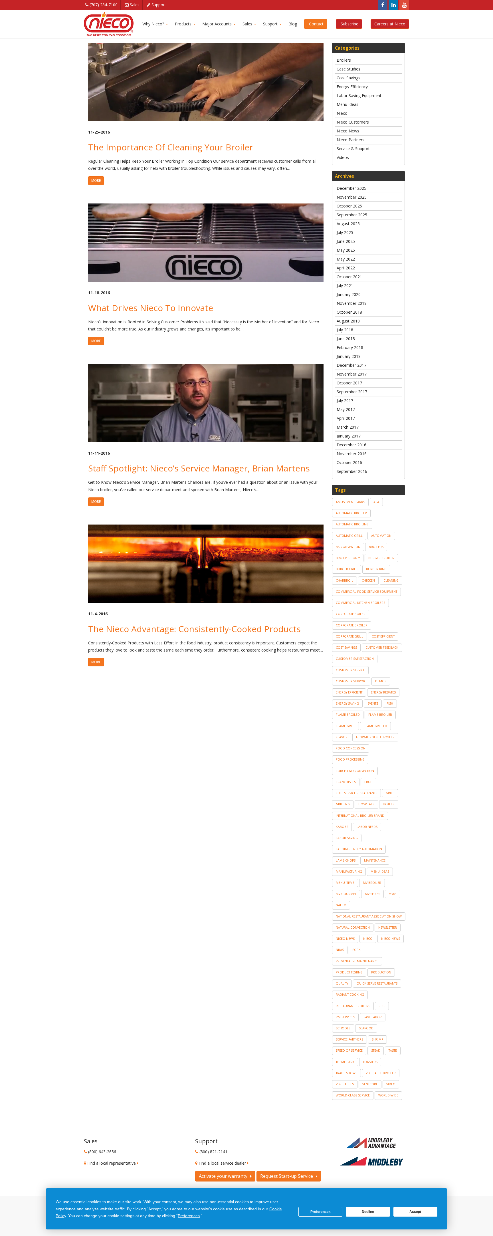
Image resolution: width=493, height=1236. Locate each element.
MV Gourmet (346, 894)
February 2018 (350, 347)
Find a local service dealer (223, 1163)
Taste (393, 1050)
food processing (350, 759)
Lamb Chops (345, 860)
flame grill (345, 726)
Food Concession (350, 748)
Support (158, 4)
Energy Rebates (383, 692)
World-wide (388, 1095)
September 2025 (352, 214)
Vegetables (345, 1084)
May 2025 (346, 250)
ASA (376, 502)
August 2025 (348, 223)
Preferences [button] (189, 1215)
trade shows (346, 1073)
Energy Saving (347, 703)
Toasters (370, 1062)
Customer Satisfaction (355, 659)
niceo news (345, 939)
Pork (356, 950)
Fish (390, 703)
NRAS (340, 950)
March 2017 (348, 427)
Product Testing (349, 972)
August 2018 (348, 321)
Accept (415, 1212)
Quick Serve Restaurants (377, 983)
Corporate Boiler (350, 614)
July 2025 (345, 232)
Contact (316, 24)
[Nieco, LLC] (109, 24)
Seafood (366, 1028)
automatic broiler (351, 513)
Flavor (341, 737)
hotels (388, 804)
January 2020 (349, 294)
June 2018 (346, 338)
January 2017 (349, 436)
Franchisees (346, 782)
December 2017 (351, 365)
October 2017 (349, 383)
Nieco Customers (353, 122)
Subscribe (349, 24)
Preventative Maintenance (357, 961)
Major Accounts (217, 24)
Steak (375, 1050)
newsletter (387, 927)
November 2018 (352, 303)
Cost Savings (348, 77)
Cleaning (391, 580)
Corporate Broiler (351, 625)
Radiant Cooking (350, 995)
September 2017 (352, 391)
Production (381, 972)
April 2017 (346, 418)
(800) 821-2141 (213, 1151)
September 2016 (352, 471)
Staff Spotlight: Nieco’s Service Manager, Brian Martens (199, 468)
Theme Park (345, 1062)
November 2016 (352, 453)
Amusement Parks (350, 502)
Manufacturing (349, 872)
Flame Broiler (380, 715)
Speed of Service (349, 1050)
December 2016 (351, 444)
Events (372, 703)
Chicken (368, 580)
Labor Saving (347, 838)
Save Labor (372, 1017)
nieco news (390, 939)
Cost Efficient (383, 636)
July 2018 (345, 329)
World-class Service (353, 1095)
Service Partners (349, 1039)
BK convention (348, 547)
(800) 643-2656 (102, 1151)
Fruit (368, 782)
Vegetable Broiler (381, 1073)
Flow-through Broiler (375, 737)
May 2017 (346, 409)
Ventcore (370, 1084)
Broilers (344, 60)
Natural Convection (353, 927)
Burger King (376, 569)
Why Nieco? (153, 24)
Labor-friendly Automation (359, 849)
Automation (381, 536)
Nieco (342, 113)
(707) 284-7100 (103, 4)
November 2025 (352, 197)
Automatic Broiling (352, 524)
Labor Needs (367, 827)
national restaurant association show (369, 916)
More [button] (96, 180)
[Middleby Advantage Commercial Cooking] (371, 1161)
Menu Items (345, 883)
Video (390, 1084)
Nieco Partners (350, 139)
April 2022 (346, 268)
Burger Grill (346, 569)
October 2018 (349, 312)
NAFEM (341, 905)
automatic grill (349, 536)
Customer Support (351, 681)
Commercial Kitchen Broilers (360, 603)
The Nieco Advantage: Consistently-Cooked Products (194, 629)
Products (183, 24)
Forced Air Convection (355, 771)
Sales (134, 4)
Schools (343, 1028)
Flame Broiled (348, 715)
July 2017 (345, 400)
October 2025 (349, 206)
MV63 (393, 894)
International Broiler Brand (360, 816)
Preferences (320, 1212)
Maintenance (374, 860)
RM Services (345, 1017)
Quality (342, 983)
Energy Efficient (349, 692)
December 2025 (351, 188)
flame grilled (375, 726)
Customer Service (350, 670)
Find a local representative (112, 1163)
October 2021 (349, 276)
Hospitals (366, 804)
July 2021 (345, 285)
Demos (380, 681)
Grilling (343, 804)
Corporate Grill (349, 636)
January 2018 (349, 356)
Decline (368, 1212)
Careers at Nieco (389, 24)
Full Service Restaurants (356, 793)
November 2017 (352, 374)
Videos (343, 157)
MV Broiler (372, 883)
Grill (390, 793)
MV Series (372, 894)
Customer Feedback (381, 648)
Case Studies (348, 69)
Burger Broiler (381, 558)
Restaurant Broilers (353, 1006)
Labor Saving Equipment (359, 95)
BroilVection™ (348, 558)
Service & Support (353, 148)
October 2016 (349, 462)
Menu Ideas (347, 104)
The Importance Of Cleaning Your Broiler (170, 147)
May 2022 (346, 259)
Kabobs (342, 827)
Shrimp (377, 1039)
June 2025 (346, 241)
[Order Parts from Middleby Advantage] (371, 1143)
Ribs (382, 1006)
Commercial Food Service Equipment (366, 592)
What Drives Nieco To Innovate (150, 308)
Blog (292, 24)
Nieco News (348, 131)
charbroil (344, 580)
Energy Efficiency (352, 86)
